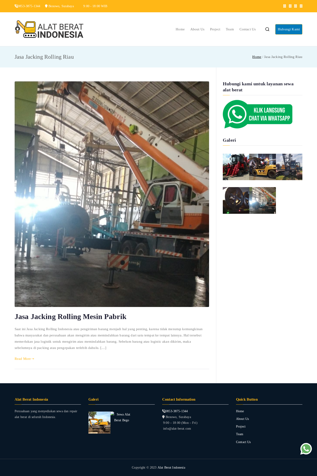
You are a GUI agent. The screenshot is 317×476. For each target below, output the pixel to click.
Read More (23, 359)
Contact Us (247, 29)
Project (215, 29)
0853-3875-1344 (176, 411)
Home (180, 29)
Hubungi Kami (289, 29)
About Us (197, 29)
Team (230, 29)
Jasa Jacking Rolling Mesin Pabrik (70, 316)
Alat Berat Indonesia (171, 467)
